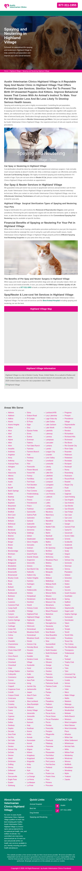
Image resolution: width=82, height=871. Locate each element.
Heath (29, 587)
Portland (49, 767)
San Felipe (69, 512)
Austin (10, 482)
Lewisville (49, 464)
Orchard (49, 668)
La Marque (31, 782)
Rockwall (68, 467)
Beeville (11, 518)
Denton (11, 746)
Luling (48, 506)
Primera (49, 782)
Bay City (11, 500)
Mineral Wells (51, 593)
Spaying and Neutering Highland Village (36, 71)
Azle (9, 485)
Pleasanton (50, 752)
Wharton (68, 734)
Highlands (31, 620)
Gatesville (30, 524)
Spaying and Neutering (38, 817)
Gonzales (30, 545)
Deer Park (12, 734)
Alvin (10, 446)
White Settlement (71, 740)
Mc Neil (48, 545)
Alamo (10, 422)
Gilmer (29, 536)
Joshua (29, 719)
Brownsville (12, 572)
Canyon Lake (13, 617)
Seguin (67, 554)
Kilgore (29, 749)
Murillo (48, 617)
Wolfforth (68, 764)
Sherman (68, 566)
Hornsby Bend (32, 647)
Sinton (67, 581)
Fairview (30, 449)
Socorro (68, 590)
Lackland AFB (51, 412)
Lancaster (49, 443)
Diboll (10, 758)
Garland (30, 521)
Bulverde (11, 590)
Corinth (11, 692)
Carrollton (11, 623)
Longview (49, 491)
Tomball (68, 659)
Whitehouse (69, 743)
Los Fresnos (50, 494)
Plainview (49, 746)
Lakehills (49, 431)
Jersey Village (32, 710)
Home (6, 71)
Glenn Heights (32, 542)
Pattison (49, 704)
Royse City (69, 485)
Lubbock (49, 497)
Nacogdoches (51, 623)
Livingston (49, 485)
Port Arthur (50, 755)
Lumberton (50, 509)
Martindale (50, 539)
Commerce (12, 677)
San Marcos (69, 521)
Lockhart (49, 488)
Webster (68, 713)
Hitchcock (30, 626)
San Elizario (69, 509)
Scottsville (68, 542)
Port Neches (50, 764)
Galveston (31, 518)
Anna (10, 458)
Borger (10, 542)
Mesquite (49, 572)
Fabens (30, 443)
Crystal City (12, 707)
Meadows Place (52, 560)
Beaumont (12, 506)
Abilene (11, 412)
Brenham (11, 554)
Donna (10, 767)
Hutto (29, 674)
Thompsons (69, 650)
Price (48, 779)
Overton (49, 671)
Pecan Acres (50, 713)
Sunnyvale (69, 617)
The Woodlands (71, 647)
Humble (30, 656)
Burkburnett (12, 593)
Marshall (49, 536)
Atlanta (10, 479)
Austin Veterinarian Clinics (53, 868)
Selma (67, 557)
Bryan (10, 581)
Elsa (28, 428)
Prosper (68, 415)
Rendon (68, 431)
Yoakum (68, 776)
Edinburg (11, 785)
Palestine (49, 677)
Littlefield (49, 476)
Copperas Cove (14, 689)
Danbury (11, 725)
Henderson (31, 599)
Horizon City (31, 644)
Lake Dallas (50, 422)
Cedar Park (12, 632)
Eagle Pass (12, 779)
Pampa (48, 692)
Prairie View (50, 776)
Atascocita (12, 473)
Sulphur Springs (71, 614)
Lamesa (49, 437)
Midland (49, 578)
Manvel (48, 524)
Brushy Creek (13, 578)
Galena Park (31, 515)
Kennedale (31, 740)
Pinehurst (49, 740)
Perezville (49, 728)
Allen (10, 437)
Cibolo (10, 653)
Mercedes (49, 569)
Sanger (67, 524)
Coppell (11, 686)
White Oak (68, 737)
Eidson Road (32, 415)
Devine (10, 755)
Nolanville (49, 647)
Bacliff (10, 488)
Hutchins (30, 671)
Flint (28, 464)
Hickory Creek (32, 608)
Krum (29, 767)
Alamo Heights (13, 425)
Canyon (11, 614)
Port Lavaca (50, 761)
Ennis (29, 434)
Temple (67, 629)
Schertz (67, 539)
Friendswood (32, 503)
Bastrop (11, 497)
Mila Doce (49, 587)
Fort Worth (31, 488)
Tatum (67, 623)
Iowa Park (30, 680)
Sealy (67, 551)
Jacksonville (31, 689)
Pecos (48, 722)
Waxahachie (69, 707)
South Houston (70, 593)
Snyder (67, 587)
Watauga (68, 704)
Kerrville (30, 746)
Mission (49, 596)
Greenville (31, 563)
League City (50, 452)
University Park (70, 677)
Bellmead (11, 524)
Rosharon (68, 476)
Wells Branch (70, 716)
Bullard (10, 587)
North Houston (51, 650)
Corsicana (12, 698)
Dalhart (11, 719)
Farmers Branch (33, 452)
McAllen (49, 551)
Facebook (67, 868)
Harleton (30, 581)
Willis (67, 749)
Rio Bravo (68, 443)
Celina (10, 635)
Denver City (12, 749)
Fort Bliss (30, 479)
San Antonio (69, 503)
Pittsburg (49, 743)
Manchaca (50, 515)
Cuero (10, 710)
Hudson (30, 653)
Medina (48, 563)
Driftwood (11, 770)
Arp (9, 470)
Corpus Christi (13, 695)
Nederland (50, 629)
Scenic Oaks (69, 536)
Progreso (68, 412)
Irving (29, 683)
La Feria (30, 773)
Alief (9, 434)
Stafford (67, 602)
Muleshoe (49, 614)
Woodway (68, 770)
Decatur (11, 731)
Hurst (29, 668)
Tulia (66, 668)
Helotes (30, 593)
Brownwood (12, 575)
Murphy (48, 620)
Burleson (11, 596)
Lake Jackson (51, 425)
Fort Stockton (32, 485)
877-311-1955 (67, 5)
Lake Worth (50, 428)
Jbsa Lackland (32, 701)
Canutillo (11, 611)
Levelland (49, 461)
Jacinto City (31, 686)
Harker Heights (32, 578)
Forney (29, 476)
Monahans (50, 605)
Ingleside (30, 677)
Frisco (29, 506)
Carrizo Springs (14, 620)
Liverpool (49, 482)
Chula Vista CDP (14, 650)
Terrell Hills (69, 635)
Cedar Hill (12, 629)
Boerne (11, 536)
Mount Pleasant (52, 611)
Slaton (67, 584)
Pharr (48, 737)
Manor (48, 518)
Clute (10, 668)
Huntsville (30, 665)
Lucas (48, 500)
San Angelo (69, 500)
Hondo (29, 641)
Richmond (68, 440)
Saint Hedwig (70, 497)
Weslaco (68, 719)
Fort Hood (30, 482)
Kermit (29, 743)
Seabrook (68, 545)
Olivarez (49, 662)
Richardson (69, 434)
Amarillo (11, 449)
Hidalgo (30, 611)
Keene (29, 731)
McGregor (49, 554)
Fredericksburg (32, 494)
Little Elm (49, 473)
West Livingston (71, 722)
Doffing (10, 764)
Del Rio (11, 737)
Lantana (49, 446)
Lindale (48, 470)
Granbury (30, 551)
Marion (48, 530)
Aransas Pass (13, 464)
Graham (30, 548)
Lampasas (50, 440)
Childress (11, 647)
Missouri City (51, 602)
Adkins (10, 418)
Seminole (68, 563)
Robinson (68, 455)
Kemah (29, 737)
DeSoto (11, 752)
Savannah (68, 533)
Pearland (49, 707)
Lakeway (49, 434)
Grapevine (31, 560)
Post (47, 770)
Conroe (11, 680)
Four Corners (32, 491)
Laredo (48, 449)
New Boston (50, 632)
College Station (14, 671)
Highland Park (32, 614)
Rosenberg (69, 473)
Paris (48, 695)
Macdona (49, 512)
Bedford (11, 512)
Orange (48, 665)
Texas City (68, 641)
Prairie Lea (50, 773)
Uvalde (67, 680)
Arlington (11, 467)
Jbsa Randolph (32, 704)
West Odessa (70, 725)
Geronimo (30, 530)
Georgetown (31, 527)
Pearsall (49, 710)
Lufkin (48, 503)
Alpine (10, 440)
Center (10, 638)
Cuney (10, 713)
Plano (48, 749)
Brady (10, 548)
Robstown (68, 458)
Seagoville (69, 548)
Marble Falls (50, 527)
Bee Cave (12, 515)
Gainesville (31, 512)
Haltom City (31, 575)
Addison (11, 415)
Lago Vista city (51, 418)
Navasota (49, 626)
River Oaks (69, 449)
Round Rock (69, 479)
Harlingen (30, 584)
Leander (49, 455)
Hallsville (30, 572)
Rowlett (67, 482)
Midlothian (50, 581)
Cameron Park (13, 605)
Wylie (67, 773)
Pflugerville (50, 734)
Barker (10, 494)
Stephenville (69, 608)
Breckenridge (13, 551)
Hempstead (31, 596)
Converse (11, 683)
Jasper (29, 692)
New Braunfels (51, 635)
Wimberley (69, 755)
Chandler (11, 641)
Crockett (11, 701)
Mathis (48, 542)
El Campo (30, 418)
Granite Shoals (32, 557)
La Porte (30, 785)
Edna (29, 412)
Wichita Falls (69, 746)
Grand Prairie (32, 554)
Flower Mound (32, 470)
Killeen (29, 752)
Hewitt (29, 605)
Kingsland (31, 758)
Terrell (67, 632)
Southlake (68, 596)
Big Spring (12, 533)
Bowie (10, 545)
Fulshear (30, 509)
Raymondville (70, 425)
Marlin (48, 533)
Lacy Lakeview (51, 415)
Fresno (29, 500)
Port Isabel (50, 758)
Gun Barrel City (33, 569)
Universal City (70, 674)
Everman (30, 440)
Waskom (68, 701)
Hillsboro (30, 623)
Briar (10, 557)
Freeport (30, 497)
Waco (67, 692)
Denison (11, 743)
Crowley (11, 704)
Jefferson (30, 707)
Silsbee (67, 575)
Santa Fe (68, 530)
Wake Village (70, 695)
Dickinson (12, 761)
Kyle (28, 770)
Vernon (67, 683)
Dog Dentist (34, 813)
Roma (67, 470)
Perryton (49, 731)
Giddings (30, 533)
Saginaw (68, 494)
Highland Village (15, 71)
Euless (29, 437)
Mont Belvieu (51, 608)
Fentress (30, 458)
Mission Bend (51, 599)
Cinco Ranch (13, 656)
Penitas (48, 725)
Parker (48, 698)
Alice (10, 431)
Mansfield (49, 521)
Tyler (66, 671)
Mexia (48, 575)
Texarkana (68, 638)
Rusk (67, 488)
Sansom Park (70, 527)
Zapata (67, 779)
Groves (29, 566)
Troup (67, 665)
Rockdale (68, 461)
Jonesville (31, 716)
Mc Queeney (50, 548)
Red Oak (68, 428)
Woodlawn (69, 767)
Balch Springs (13, 491)
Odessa (49, 659)
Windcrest (68, 758)
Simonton (68, 578)
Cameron (11, 602)
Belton (10, 527)
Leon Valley (50, 458)
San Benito (69, 506)
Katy (28, 725)
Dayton (10, 728)
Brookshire (12, 566)
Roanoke (68, 452)
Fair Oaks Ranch (33, 446)
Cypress (11, 716)
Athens (10, 476)
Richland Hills (70, 437)
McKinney (49, 557)
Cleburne (11, 659)
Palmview (49, 680)
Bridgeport (12, 563)
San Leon (68, 518)
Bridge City (12, 560)
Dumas (10, 773)
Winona (67, 761)
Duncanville (12, 776)
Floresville (31, 467)
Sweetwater (69, 620)
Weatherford (69, 710)
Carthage (11, 626)
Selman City (69, 560)
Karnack (30, 722)
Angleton (11, 455)
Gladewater (31, 539)
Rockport (68, 464)
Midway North (51, 584)
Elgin (29, 425)
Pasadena (49, 701)
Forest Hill (31, 473)
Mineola (49, 590)
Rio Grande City (71, 446)
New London (50, 638)
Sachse (67, 491)
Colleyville (12, 674)
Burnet (10, 599)
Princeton (49, 785)
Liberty (48, 467)
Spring (67, 599)
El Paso (30, 422)
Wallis (67, 698)
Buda (10, 584)
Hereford (30, 602)
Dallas (10, 722)
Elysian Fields (32, 431)
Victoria (67, 686)
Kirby (29, 764)
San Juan (68, 515)
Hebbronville (32, 590)
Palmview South (52, 683)
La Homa (30, 779)
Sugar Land (69, 611)
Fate (28, 455)
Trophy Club (69, 662)
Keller (29, 734)
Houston (30, 650)
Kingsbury (31, 755)
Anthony (11, 461)
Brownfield (12, 569)
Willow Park (69, 752)
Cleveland (12, 662)
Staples (67, 605)
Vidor (67, 689)
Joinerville (31, 713)
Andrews (11, 452)
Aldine (10, 428)
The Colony (69, 644)
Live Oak (49, 479)
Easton (10, 782)
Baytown (11, 503)
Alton (10, 443)
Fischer (30, 461)
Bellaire (11, 521)
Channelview (13, 644)
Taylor (67, 626)
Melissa (49, 566)
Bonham (11, 539)
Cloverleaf (12, 665)
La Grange (31, 776)
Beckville (11, 509)
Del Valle (11, 740)
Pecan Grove (51, 716)
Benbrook (11, 530)
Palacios (49, 674)
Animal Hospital (36, 804)
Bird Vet (33, 808)
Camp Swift (12, 608)
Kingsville (30, 761)
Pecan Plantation (52, 719)
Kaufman (30, 728)
